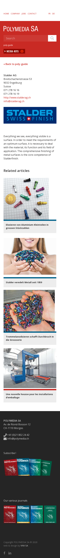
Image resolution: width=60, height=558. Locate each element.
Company (15, 13)
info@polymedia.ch (18, 438)
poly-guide (8, 45)
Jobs (24, 13)
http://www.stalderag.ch (17, 97)
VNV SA (24, 545)
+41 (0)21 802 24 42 (18, 435)
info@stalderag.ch (14, 101)
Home (6, 13)
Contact (32, 13)
